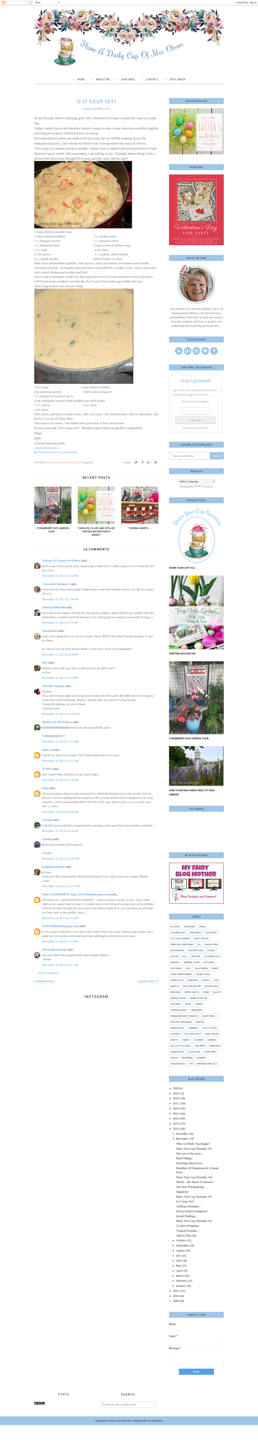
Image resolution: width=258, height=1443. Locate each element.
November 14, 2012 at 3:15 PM (60, 918)
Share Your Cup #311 (182, 567)
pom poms (210, 1051)
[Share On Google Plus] (149, 462)
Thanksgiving (179, 1010)
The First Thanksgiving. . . (191, 1187)
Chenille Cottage (53, 686)
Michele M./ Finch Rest (57, 722)
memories (215, 1045)
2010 (176, 1296)
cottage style (192, 1033)
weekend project (207, 1063)
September (182, 1245)
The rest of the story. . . (190, 1153)
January (181, 1285)
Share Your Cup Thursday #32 (194, 1221)
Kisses (205, 980)
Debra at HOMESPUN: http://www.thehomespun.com (76, 894)
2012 (176, 1128)
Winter (200, 1022)
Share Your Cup (198, 998)
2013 (176, 1123)
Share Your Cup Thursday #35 (194, 1148)
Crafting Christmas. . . (189, 1206)
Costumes (211, 932)
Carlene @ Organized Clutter (61, 560)
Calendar (189, 926)
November (182, 1138)
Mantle (175, 986)
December (182, 1133)
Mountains (211, 986)
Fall (184, 956)
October (181, 1240)
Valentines (208, 1016)
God (188, 968)
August (180, 1250)
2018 (176, 1098)
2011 (176, 1291)
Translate (207, 486)
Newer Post (46, 981)
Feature (196, 956)
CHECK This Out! (186, 1235)
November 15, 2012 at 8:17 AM (60, 965)
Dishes (211, 950)
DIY (199, 944)
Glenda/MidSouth (53, 607)
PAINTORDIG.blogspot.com (60, 926)
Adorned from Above (46, 448)
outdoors (194, 1051)
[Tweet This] (136, 462)
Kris (44, 662)
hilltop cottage (180, 1045)
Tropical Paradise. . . (188, 1230)
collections (209, 1028)
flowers (198, 1039)
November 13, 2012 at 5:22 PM (60, 622)
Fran (45, 788)
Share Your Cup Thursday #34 (194, 1177)
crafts (174, 1039)
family (186, 1039)
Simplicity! (182, 1191)
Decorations (195, 950)
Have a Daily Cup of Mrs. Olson (118, 1421)
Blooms (175, 926)
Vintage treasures (181, 1022)
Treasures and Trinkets (184, 1016)
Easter (174, 956)
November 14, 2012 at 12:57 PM (61, 886)
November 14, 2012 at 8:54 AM (60, 831)
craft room (212, 1033)
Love (216, 980)
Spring (199, 1004)
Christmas (195, 932)
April (179, 1270)
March (180, 1275)
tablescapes (178, 1063)
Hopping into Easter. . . (184, 653)
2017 (176, 1103)
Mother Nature (192, 986)
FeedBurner (202, 427)
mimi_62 (47, 749)
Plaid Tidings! (184, 1158)
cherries (193, 1028)
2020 (176, 1088)
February (181, 1280)
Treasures (196, 1010)
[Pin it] (155, 462)
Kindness (193, 980)
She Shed (176, 1004)
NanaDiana (49, 631)
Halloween (201, 968)
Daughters (211, 944)
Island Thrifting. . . (187, 1216)
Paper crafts (192, 992)
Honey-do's (177, 980)
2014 (176, 1118)
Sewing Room (178, 998)
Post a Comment (48, 973)
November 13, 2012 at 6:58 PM (60, 654)
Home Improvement (182, 974)
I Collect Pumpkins (187, 1225)
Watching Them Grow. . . (190, 1163)
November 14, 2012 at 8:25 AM (60, 811)
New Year (176, 992)
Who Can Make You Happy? (193, 1143)
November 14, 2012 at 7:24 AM (60, 780)
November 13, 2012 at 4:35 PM (60, 575)
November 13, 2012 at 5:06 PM (60, 599)
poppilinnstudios (53, 866)
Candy (202, 926)
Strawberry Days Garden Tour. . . (190, 738)
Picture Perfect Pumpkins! (191, 1211)
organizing (177, 1051)
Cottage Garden (180, 938)
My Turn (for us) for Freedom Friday (55, 452)
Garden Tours (191, 962)
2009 (176, 1301)
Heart (215, 968)
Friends (175, 962)
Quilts (217, 992)
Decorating (177, 950)
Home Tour (203, 974)
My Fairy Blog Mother (153, 1421)
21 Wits (47, 769)
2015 (176, 1113)
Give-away (176, 968)
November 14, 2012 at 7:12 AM (60, 760)
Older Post (147, 981)
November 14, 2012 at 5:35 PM (60, 941)
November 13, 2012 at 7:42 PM (60, 678)
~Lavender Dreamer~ (56, 584)
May (178, 1265)
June (179, 1260)
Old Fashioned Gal (54, 949)
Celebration (178, 932)
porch (174, 1057)
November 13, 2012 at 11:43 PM (61, 714)
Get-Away (209, 962)
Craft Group (201, 938)
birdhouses (177, 1028)
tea (191, 1063)
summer (201, 1057)
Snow (188, 1004)
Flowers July (212, 956)
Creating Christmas (182, 944)
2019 (176, 1093)
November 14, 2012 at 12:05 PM (61, 858)
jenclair (47, 820)
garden (211, 1039)
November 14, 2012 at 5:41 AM (60, 741)
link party (200, 1045)
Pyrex (206, 992)
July (178, 1255)
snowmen (187, 1057)
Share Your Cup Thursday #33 (194, 1196)
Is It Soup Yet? (185, 1201)
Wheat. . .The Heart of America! (194, 1182)
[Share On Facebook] (142, 462)
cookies (175, 1033)
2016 (176, 1108)
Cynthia (47, 839)
